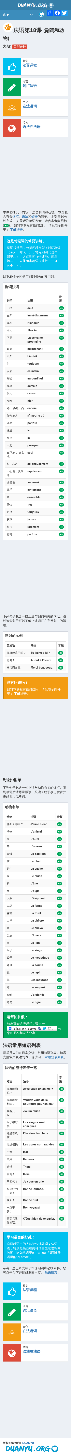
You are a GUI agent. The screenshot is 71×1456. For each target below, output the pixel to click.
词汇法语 (30, 85)
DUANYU (28, 1443)
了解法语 (16, 229)
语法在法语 (31, 126)
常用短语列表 (54, 1057)
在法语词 (30, 106)
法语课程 (30, 65)
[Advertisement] (35, 175)
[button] (6, 15)
